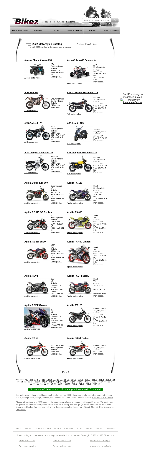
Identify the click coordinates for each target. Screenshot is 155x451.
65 (55, 384)
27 (107, 380)
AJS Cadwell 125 (33, 123)
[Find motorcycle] (115, 20)
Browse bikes (21, 30)
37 (43, 382)
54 (102, 382)
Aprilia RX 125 (74, 305)
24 (96, 380)
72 (80, 384)
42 (60, 382)
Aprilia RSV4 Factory (78, 275)
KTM (79, 428)
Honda (57, 428)
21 (86, 380)
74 (87, 384)
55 (105, 382)
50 (88, 382)
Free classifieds (111, 30)
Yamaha (111, 428)
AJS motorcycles (74, 114)
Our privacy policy (27, 446)
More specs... (56, 77)
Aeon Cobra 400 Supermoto (81, 60)
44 (67, 382)
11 (51, 380)
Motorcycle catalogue (100, 440)
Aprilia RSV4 (31, 275)
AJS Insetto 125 (75, 123)
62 (45, 384)
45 (71, 382)
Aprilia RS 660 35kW (35, 241)
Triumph (99, 428)
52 (95, 382)
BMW (18, 428)
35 (36, 382)
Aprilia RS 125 (74, 182)
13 (58, 380)
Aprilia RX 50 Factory (78, 338)
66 (59, 384)
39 (50, 382)
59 (34, 384)
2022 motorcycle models (102, 397)
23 (93, 380)
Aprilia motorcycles (32, 203)
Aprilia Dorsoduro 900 (36, 182)
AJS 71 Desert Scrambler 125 (82, 92)
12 (54, 380)
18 (75, 380)
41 (57, 382)
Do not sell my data (62, 446)
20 (82, 380)
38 (46, 382)
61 (41, 384)
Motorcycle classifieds (100, 446)
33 (29, 382)
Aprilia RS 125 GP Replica (38, 212)
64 (52, 384)
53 (98, 382)
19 (79, 380)
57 (112, 382)
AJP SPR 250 (31, 92)
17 (72, 380)
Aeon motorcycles (74, 83)
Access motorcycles (32, 78)
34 (32, 382)
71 (76, 384)
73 (83, 384)
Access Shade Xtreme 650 (38, 60)
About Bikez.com (27, 440)
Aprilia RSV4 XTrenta (35, 305)
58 (31, 384)
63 (48, 384)
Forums (93, 30)
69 (69, 384)
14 (61, 380)
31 (22, 382)
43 (64, 382)
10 (48, 380)
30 (18, 382)
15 (65, 380)
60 (38, 384)
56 (109, 382)
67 (62, 384)
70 (73, 384)
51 (92, 382)
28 (110, 380)
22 (89, 380)
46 (74, 382)
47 (78, 382)
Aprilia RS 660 (74, 212)
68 (66, 384)
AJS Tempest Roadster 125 (38, 152)
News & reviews (74, 30)
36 (39, 382)
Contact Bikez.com (62, 440)
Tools (56, 30)
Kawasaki (68, 428)
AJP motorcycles (31, 111)
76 (94, 384)
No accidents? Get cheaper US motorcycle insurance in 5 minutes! (65, 389)
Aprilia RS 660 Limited (79, 241)
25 (100, 380)
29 (114, 380)
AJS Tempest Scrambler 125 (82, 152)
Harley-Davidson (43, 428)
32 (25, 382)
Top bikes (37, 30)
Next (94, 44)
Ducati (28, 428)
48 (81, 382)
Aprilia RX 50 (31, 338)
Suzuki (88, 428)
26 (103, 380)
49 (85, 382)
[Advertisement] (45, 9)
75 (90, 384)
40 (53, 382)
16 (68, 380)
